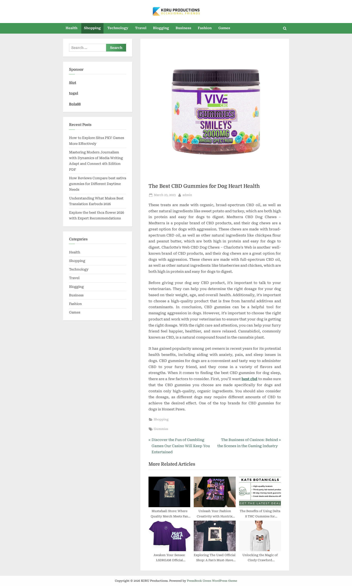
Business (183, 28)
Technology (117, 28)
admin (187, 195)
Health (71, 28)
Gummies (161, 429)
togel (73, 93)
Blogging (161, 28)
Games (224, 28)
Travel (140, 28)
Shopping (92, 28)
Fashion (205, 28)
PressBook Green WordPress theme (212, 580)
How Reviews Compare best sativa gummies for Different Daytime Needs (97, 184)
